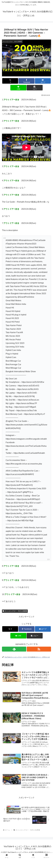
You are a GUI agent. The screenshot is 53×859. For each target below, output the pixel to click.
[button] (35, 87)
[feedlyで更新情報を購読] (14, 649)
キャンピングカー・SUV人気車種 (16, 611)
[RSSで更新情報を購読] (39, 649)
